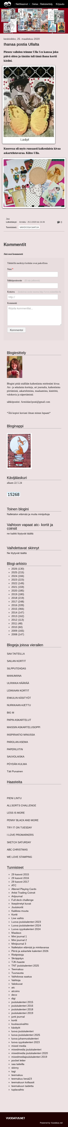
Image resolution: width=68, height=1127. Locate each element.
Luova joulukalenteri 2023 (26, 921)
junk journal (18, 1016)
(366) (17, 608)
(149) (17, 583)
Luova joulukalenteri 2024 (26, 925)
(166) (17, 576)
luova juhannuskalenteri (25, 1038)
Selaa (35, 4)
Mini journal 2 (19, 940)
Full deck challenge (22, 899)
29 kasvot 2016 (20, 878)
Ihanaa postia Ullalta (21, 44)
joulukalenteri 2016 (22, 1005)
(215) (17, 572)
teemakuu (17, 1075)
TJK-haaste (18, 961)
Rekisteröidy (46, 4)
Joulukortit (17, 907)
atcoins (15, 991)
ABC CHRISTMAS (17, 849)
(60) (17, 627)
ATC (13, 885)
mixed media (18, 1045)
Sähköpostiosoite (23, 280)
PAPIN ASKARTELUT (19, 719)
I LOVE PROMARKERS (20, 834)
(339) (17, 605)
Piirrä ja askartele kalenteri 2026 (29, 951)
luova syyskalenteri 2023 (25, 1042)
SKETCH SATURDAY (19, 842)
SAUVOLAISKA (15, 756)
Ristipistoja (17, 954)
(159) (17, 586)
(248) (17, 601)
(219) (17, 597)
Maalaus (16, 932)
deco (14, 994)
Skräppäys (17, 958)
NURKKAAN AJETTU (19, 705)
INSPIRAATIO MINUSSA (21, 734)
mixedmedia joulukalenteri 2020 (29, 1053)
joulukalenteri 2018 (22, 1009)
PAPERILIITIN (15, 749)
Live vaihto (17, 918)
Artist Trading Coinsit (23, 892)
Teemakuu (17, 969)
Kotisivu (34, 292)
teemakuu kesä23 (21, 1078)
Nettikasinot (22, 4)
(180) (17, 594)
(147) (17, 612)
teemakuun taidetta (22, 1086)
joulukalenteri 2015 (22, 1002)
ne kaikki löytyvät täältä (20, 533)
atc (13, 987)
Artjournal (16, 896)
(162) (17, 616)
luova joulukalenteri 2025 (25, 1034)
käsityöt (15, 1027)
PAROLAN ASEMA (17, 742)
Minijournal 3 (18, 943)
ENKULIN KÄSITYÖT (19, 697)
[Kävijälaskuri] (13, 494)
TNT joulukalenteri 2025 (25, 965)
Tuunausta (17, 972)
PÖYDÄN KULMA (17, 764)
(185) (17, 590)
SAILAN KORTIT (16, 661)
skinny (15, 1067)
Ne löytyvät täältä (17, 553)
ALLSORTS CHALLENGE (21, 805)
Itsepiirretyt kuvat (21, 903)
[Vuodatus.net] (15, 1118)
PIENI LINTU (14, 798)
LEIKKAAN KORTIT (18, 690)
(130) (17, 568)
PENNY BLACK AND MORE (22, 820)
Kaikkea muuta (19, 910)
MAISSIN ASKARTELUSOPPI (23, 727)
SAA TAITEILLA (16, 653)
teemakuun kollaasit (22, 1082)
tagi (13, 1071)
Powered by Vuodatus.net (51, 1122)
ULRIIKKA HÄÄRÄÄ (18, 683)
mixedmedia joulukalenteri (26, 1049)
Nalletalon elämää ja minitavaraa (30, 947)
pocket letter (18, 1060)
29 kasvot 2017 (20, 881)
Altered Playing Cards (23, 889)
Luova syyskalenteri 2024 (26, 929)
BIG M (10, 712)
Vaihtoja (15, 980)
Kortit (14, 914)
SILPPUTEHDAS (16, 668)
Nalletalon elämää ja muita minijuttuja (28, 514)
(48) (16, 623)
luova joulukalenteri (22, 1031)
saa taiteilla (17, 1064)
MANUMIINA (14, 675)
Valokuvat (16, 983)
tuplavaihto (17, 1089)
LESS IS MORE (16, 812)
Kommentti (12, 303)
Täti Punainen (15, 771)
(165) (17, 630)
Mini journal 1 (19, 936)
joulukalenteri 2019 (22, 1013)
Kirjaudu (60, 4)
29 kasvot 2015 (20, 874)
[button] (29, 4)
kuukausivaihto (19, 1023)
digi (13, 998)
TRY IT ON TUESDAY (19, 827)
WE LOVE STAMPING (19, 856)
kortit (14, 1020)
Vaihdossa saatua (29, 227)
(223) (17, 579)
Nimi (10, 269)
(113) (17, 619)
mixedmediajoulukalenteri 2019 (29, 1056)
